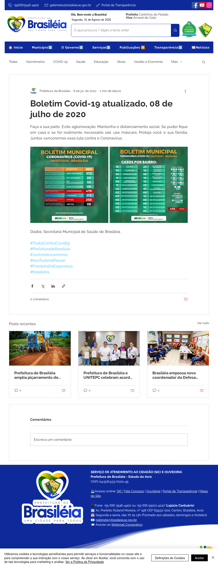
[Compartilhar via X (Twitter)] (43, 286)
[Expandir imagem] (69, 185)
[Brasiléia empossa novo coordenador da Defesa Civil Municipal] (178, 348)
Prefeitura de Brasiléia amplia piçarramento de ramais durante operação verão (37, 375)
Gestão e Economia (148, 62)
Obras (121, 62)
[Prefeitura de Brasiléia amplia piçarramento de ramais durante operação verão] (40, 348)
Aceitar (199, 558)
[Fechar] (212, 558)
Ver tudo (203, 323)
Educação (101, 62)
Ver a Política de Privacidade (84, 562)
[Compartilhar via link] (64, 286)
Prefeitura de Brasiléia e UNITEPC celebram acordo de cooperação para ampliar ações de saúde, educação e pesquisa (107, 375)
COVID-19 (60, 62)
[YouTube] (202, 5)
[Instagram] (209, 5)
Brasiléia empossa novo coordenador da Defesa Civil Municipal (174, 375)
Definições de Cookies (170, 558)
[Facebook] (195, 5)
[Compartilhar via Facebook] (32, 286)
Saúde (80, 62)
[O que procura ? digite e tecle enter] (175, 30)
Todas (13, 62)
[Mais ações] (185, 90)
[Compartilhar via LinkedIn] (53, 286)
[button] (42, 47)
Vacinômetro (35, 62)
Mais (174, 62)
